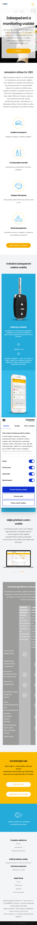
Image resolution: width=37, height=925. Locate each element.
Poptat (18, 51)
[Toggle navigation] (32, 4)
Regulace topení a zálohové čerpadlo (18, 863)
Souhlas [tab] (6, 426)
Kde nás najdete (18, 892)
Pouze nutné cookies (18, 503)
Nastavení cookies (18, 870)
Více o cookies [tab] (29, 426)
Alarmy (18, 844)
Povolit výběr (18, 496)
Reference (18, 885)
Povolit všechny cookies (18, 489)
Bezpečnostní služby (18, 851)
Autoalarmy (18, 847)
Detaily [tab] (17, 426)
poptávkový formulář (18, 794)
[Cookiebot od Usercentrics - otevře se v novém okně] (26, 420)
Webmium (23, 923)
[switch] (32, 467)
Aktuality (18, 889)
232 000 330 (18, 784)
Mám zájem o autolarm (18, 245)
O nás (18, 882)
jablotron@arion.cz (10, 914)
